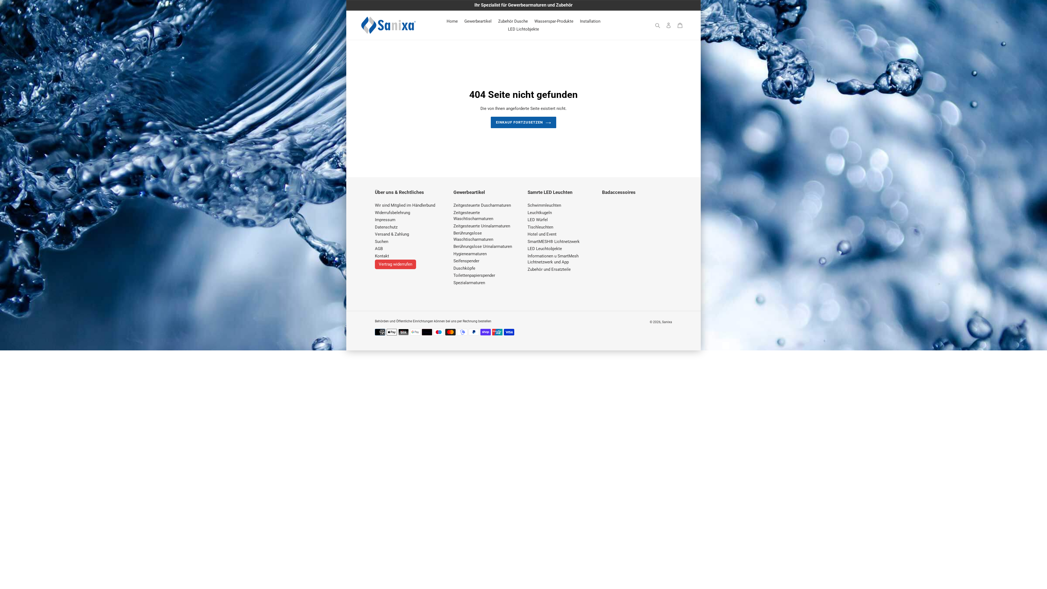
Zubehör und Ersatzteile (549, 269)
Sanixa (667, 322)
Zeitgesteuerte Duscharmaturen (482, 205)
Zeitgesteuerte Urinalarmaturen (481, 226)
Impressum (385, 219)
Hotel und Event (542, 234)
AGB (379, 248)
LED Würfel (538, 219)
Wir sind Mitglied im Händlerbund (405, 205)
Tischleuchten (540, 227)
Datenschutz (386, 227)
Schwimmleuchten (544, 205)
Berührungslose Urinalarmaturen (482, 246)
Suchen (381, 241)
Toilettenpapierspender (474, 275)
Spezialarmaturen (469, 282)
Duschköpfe (464, 268)
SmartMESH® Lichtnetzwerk (554, 241)
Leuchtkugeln (540, 212)
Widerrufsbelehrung (392, 212)
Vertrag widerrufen (395, 264)
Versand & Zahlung (392, 234)
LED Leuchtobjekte (545, 248)
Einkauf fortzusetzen (519, 122)
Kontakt (382, 256)
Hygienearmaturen (470, 253)
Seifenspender (466, 261)
